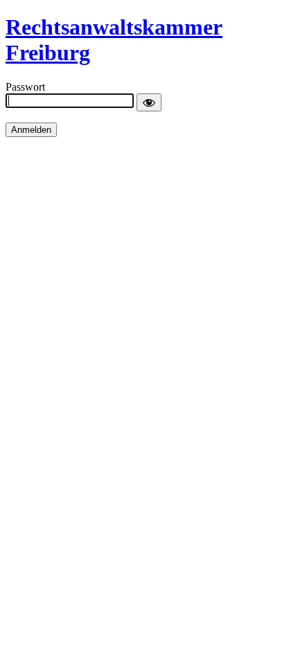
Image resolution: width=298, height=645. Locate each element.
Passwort (25, 87)
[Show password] (149, 102)
